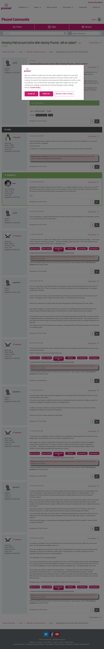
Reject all (46, 94)
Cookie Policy (35, 87)
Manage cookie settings (64, 94)
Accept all (31, 94)
